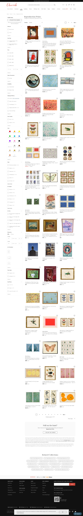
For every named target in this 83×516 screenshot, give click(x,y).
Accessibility (10, 494)
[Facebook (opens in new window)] (69, 511)
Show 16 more (10, 208)
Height (9, 236)
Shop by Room (33, 492)
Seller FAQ (21, 492)
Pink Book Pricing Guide (12, 492)
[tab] (15, 29)
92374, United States (16, 98)
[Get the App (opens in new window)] (57, 499)
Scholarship (44, 492)
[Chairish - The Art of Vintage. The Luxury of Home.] (12, 5)
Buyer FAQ (21, 483)
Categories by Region (34, 487)
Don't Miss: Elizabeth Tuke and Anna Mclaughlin (41, 0)
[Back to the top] (80, 509)
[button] (71, 5)
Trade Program (21, 485)
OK (62, 512)
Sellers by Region (33, 490)
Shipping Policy (10, 490)
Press (43, 490)
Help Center (10, 483)
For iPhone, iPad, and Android (59, 494)
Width (9, 241)
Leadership (44, 485)
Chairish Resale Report (46, 494)
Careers (43, 487)
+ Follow (14, 20)
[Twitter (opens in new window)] (75, 511)
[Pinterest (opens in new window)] (72, 511)
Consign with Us (22, 490)
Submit (72, 484)
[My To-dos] (66, 5)
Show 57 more (10, 183)
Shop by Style (33, 483)
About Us (44, 483)
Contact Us (10, 485)
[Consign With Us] (69, 5)
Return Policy (10, 487)
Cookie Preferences (20, 512)
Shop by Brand (33, 485)
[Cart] (74, 5)
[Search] (54, 5)
